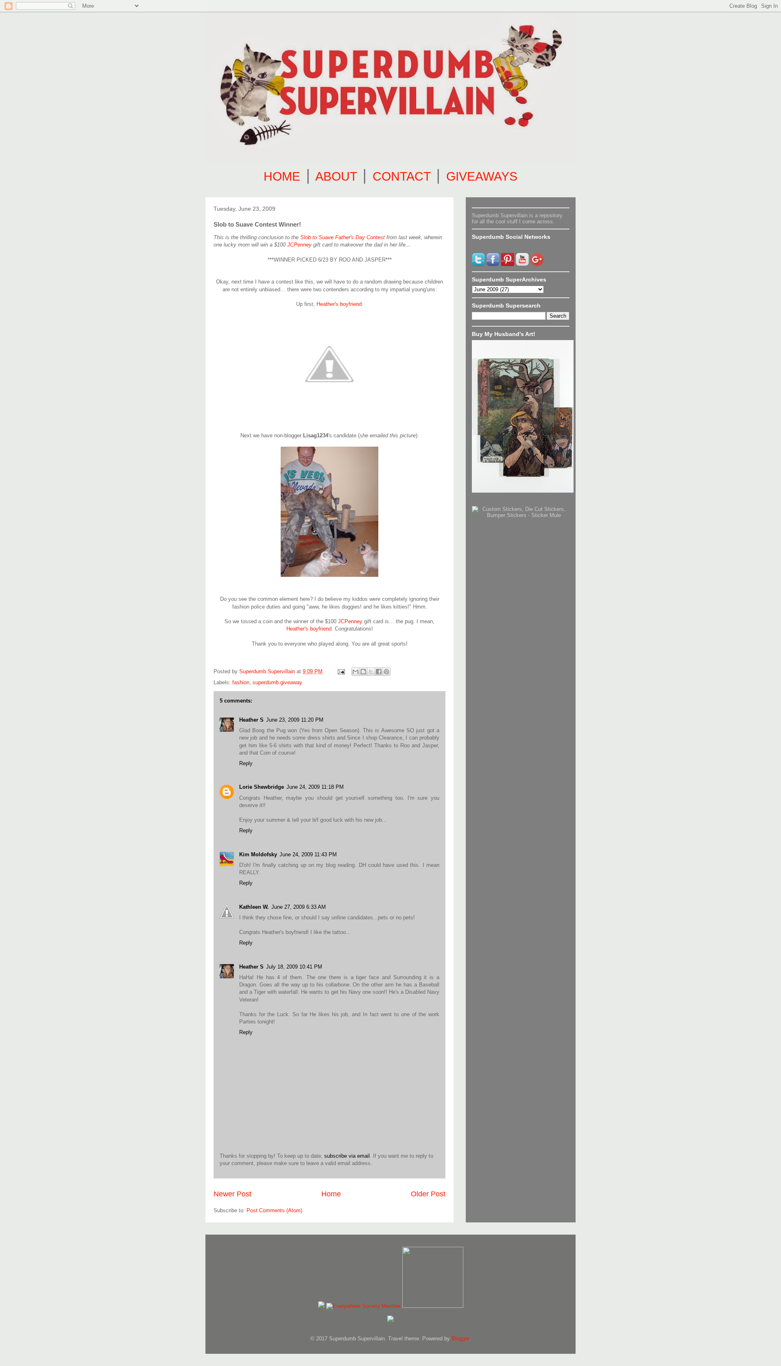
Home (331, 1194)
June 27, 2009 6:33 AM (298, 907)
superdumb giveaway (277, 682)
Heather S (251, 720)
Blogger (460, 1338)
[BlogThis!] (363, 672)
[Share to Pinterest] (386, 672)
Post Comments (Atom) (274, 1210)
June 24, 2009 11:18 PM (315, 787)
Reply (246, 763)
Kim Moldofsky (258, 854)
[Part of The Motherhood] (432, 1306)
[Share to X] (371, 672)
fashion (240, 682)
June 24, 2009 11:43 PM (308, 854)
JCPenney (299, 245)
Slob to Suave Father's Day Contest (342, 237)
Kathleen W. (254, 907)
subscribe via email (347, 1156)
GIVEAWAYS (481, 176)
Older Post (428, 1194)
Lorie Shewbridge (261, 787)
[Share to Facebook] (379, 672)
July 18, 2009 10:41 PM (294, 967)
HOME (282, 176)
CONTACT (401, 176)
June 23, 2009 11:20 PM (294, 720)
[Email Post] (341, 671)
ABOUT (336, 176)
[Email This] (355, 672)
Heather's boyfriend (339, 304)
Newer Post (232, 1194)
